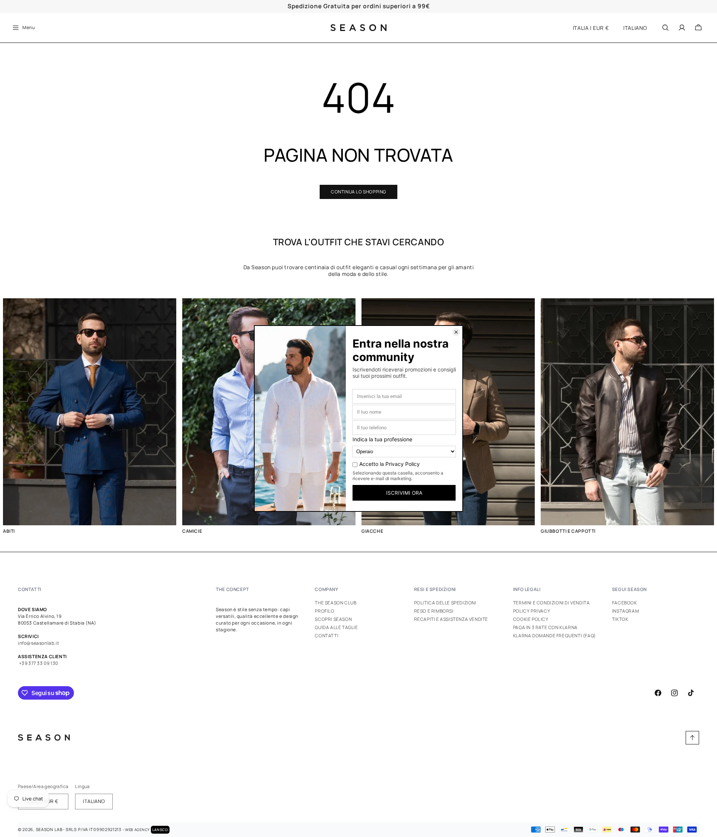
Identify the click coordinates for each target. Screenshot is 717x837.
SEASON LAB (49, 829)
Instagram (625, 611)
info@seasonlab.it (38, 643)
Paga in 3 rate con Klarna (545, 627)
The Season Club (335, 603)
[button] (23, 28)
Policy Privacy (531, 611)
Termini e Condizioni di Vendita (551, 603)
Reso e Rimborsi (434, 611)
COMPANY (326, 589)
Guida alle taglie (336, 627)
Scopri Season (333, 619)
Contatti (326, 635)
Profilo (324, 611)
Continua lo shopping (358, 192)
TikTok (620, 619)
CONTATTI (29, 589)
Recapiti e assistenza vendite (451, 619)
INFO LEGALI (527, 589)
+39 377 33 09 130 (38, 663)
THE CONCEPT (232, 589)
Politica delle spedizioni (445, 603)
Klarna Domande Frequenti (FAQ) (554, 635)
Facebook (624, 603)
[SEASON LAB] (358, 27)
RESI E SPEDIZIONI (435, 589)
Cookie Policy (531, 619)
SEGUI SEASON (629, 589)
